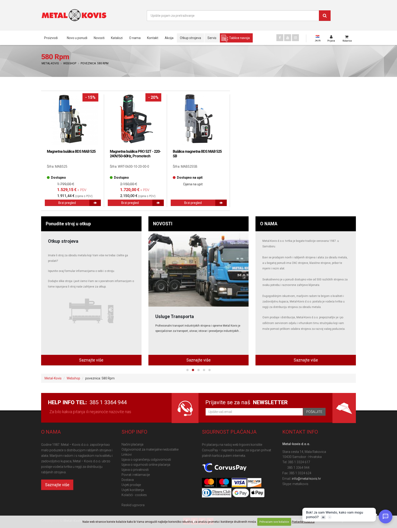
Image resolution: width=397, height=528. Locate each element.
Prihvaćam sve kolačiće (274, 521)
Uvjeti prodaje (131, 485)
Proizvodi (51, 38)
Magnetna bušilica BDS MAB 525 (71, 151)
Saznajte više (91, 360)
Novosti (99, 38)
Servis (211, 38)
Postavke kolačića (303, 521)
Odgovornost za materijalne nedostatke (150, 449)
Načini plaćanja (132, 444)
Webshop (69, 63)
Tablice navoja (239, 38)
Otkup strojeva (190, 38)
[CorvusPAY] (224, 468)
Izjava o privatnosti (135, 470)
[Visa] (239, 483)
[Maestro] (224, 483)
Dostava (128, 480)
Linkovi (127, 454)
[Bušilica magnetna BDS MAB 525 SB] (198, 119)
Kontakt (152, 38)
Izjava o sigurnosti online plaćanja (146, 464)
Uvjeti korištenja (133, 490)
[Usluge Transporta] (198, 269)
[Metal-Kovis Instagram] (295, 37)
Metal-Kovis (50, 63)
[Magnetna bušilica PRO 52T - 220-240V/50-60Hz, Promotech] (135, 119)
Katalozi (117, 38)
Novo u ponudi (77, 38)
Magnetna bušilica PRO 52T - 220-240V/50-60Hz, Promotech (135, 153)
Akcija (169, 38)
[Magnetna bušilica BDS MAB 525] (72, 119)
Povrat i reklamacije (136, 475)
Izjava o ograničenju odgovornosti (146, 459)
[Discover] (254, 483)
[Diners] (217, 493)
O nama (135, 38)
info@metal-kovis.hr (306, 478)
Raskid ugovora (133, 505)
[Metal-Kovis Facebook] (279, 37)
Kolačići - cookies (134, 495)
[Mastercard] (209, 483)
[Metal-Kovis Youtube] (287, 37)
